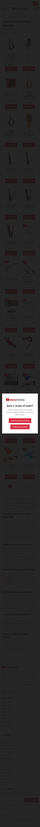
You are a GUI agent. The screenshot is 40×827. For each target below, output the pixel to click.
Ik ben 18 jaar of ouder (20, 421)
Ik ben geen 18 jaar (20, 427)
